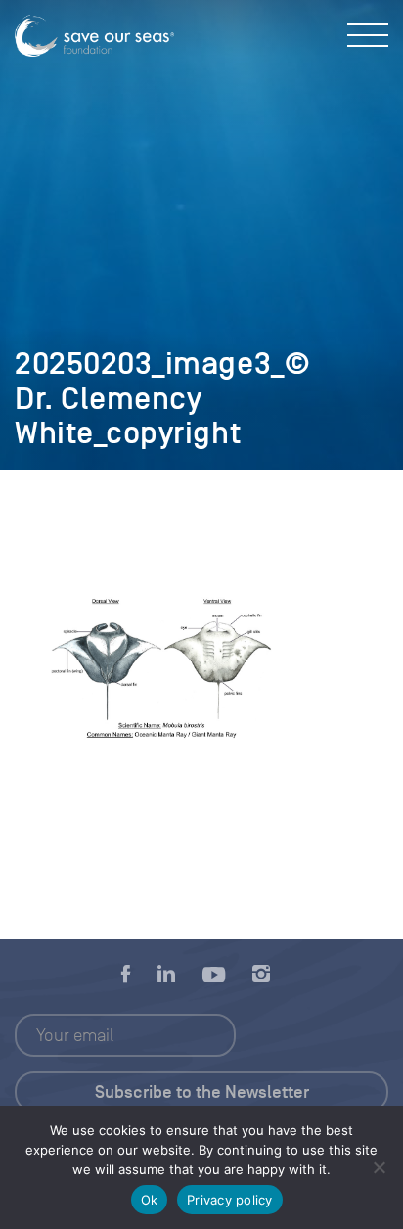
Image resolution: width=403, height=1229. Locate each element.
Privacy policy (230, 1199)
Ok (149, 1199)
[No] (378, 1167)
